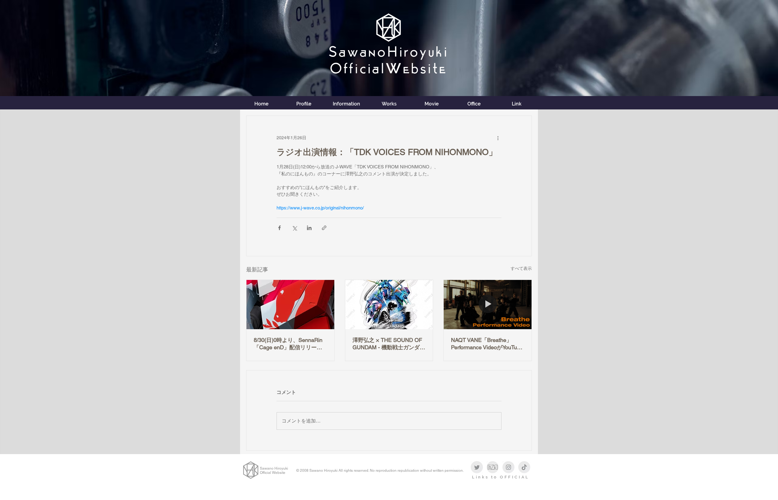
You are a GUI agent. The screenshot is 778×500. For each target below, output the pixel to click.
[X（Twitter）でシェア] (294, 228)
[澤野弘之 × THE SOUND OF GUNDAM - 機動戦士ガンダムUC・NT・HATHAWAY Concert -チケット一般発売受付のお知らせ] (389, 304)
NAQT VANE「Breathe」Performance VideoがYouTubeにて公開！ (487, 344)
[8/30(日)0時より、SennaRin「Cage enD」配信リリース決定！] (290, 304)
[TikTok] (524, 467)
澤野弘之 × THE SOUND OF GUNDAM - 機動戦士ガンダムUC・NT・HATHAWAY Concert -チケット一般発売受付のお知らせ (389, 344)
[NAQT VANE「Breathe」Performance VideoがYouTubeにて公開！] (488, 304)
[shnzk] (493, 467)
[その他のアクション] (497, 137)
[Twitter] (477, 467)
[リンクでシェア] (324, 228)
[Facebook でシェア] (279, 228)
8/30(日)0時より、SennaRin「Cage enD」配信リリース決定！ (288, 344)
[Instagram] (508, 467)
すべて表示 (521, 268)
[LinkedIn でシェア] (309, 228)
